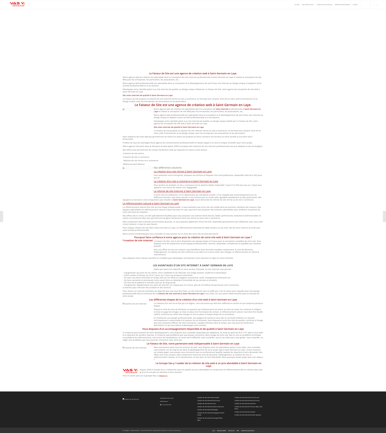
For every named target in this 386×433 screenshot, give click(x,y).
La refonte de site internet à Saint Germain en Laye (182, 191)
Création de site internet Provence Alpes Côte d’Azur (248, 408)
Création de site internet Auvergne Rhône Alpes (210, 419)
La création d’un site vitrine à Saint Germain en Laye (183, 171)
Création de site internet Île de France (208, 400)
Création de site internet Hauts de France (247, 400)
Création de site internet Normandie (208, 397)
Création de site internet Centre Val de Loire (210, 407)
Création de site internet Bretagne (207, 410)
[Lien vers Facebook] (376, 4)
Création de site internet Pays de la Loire (247, 397)
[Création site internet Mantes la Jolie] (1, 216)
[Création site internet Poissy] (384, 216)
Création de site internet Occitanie (245, 412)
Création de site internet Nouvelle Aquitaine (248, 415)
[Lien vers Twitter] (373, 4)
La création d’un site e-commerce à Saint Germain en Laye (186, 181)
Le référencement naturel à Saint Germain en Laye (151, 203)
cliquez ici (163, 375)
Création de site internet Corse (206, 403)
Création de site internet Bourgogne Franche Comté (210, 414)
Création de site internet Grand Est (245, 403)
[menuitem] (297, 4)
